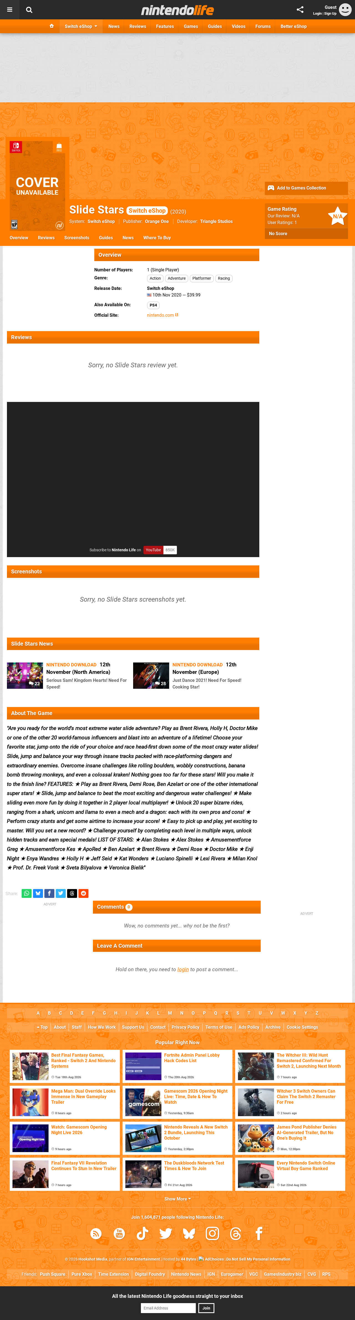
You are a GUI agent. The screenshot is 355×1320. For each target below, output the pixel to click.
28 (163, 683)
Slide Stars (117, 209)
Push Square (52, 1274)
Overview (19, 237)
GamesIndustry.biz (282, 1274)
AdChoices (214, 1259)
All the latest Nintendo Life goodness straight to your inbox (177, 1296)
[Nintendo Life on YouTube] (119, 1235)
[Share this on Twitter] (61, 893)
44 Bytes (188, 1259)
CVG (312, 1274)
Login (317, 13)
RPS (326, 1274)
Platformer (201, 278)
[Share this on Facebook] (49, 893)
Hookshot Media (92, 1259)
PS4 (153, 305)
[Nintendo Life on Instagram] (212, 1235)
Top (43, 1027)
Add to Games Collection (301, 188)
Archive (273, 1027)
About (60, 1027)
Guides (106, 237)
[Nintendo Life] (177, 10)
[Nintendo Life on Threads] (235, 1235)
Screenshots (76, 237)
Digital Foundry (150, 1274)
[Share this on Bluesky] (38, 893)
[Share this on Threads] (72, 893)
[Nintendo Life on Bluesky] (189, 1235)
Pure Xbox (82, 1274)
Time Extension (113, 1274)
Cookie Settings (302, 1027)
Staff (77, 1027)
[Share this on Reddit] (83, 893)
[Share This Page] (300, 9)
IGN (211, 1274)
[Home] (51, 26)
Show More (176, 1199)
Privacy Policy (185, 1027)
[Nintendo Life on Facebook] (259, 1235)
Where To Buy (157, 237)
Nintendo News (186, 1274)
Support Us (133, 1027)
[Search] (29, 9)
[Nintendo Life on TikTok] (142, 1235)
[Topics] (9, 9)
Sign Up (330, 13)
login (183, 969)
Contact (158, 1027)
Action (155, 278)
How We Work (102, 1027)
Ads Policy (249, 1027)
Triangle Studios (216, 221)
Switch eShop (101, 221)
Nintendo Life (124, 550)
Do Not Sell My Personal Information (258, 1259)
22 (37, 683)
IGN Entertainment (143, 1259)
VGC (253, 1274)
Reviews (46, 237)
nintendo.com (161, 315)
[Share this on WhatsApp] (27, 893)
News (128, 237)
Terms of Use (219, 1027)
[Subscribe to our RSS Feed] (96, 1235)
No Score (278, 233)
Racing (224, 278)
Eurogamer (232, 1274)
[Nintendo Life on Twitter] (166, 1235)
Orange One (157, 221)
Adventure (177, 278)
